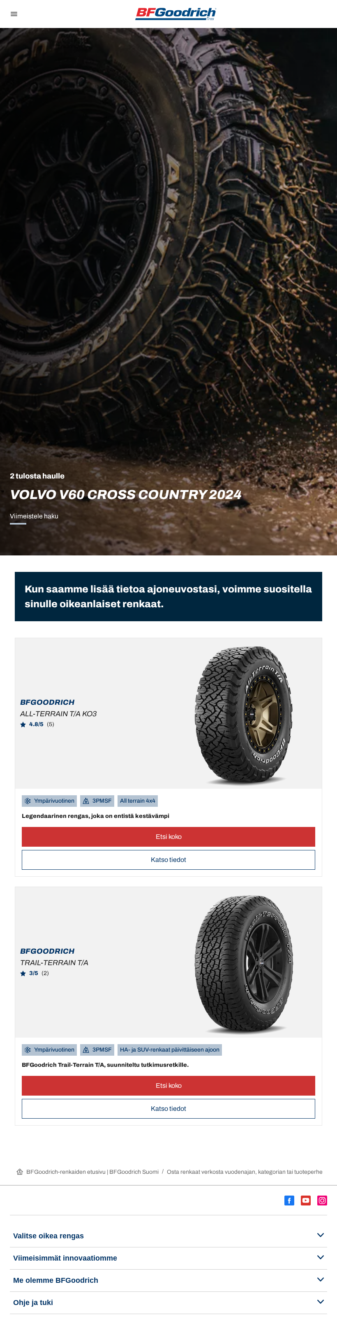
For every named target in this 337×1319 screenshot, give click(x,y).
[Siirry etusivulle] (176, 14)
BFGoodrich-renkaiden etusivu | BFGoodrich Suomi (92, 1172)
